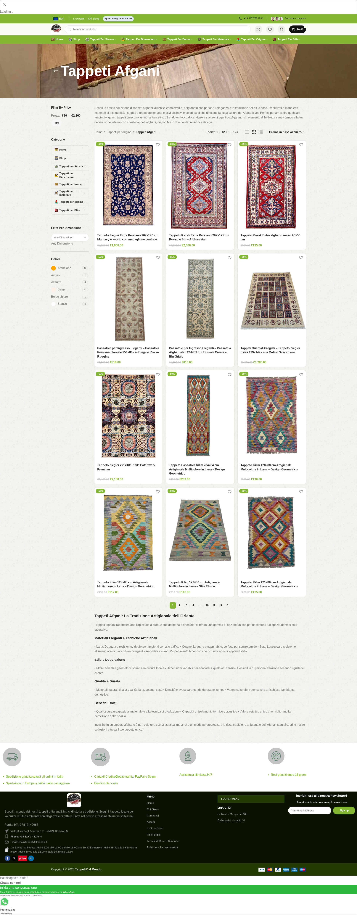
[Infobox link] (251, 18)
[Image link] (74, 800)
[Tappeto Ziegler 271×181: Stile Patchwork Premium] (128, 415)
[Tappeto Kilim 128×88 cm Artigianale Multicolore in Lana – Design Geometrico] (272, 415)
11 (214, 605)
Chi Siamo (153, 809)
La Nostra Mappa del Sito (232, 814)
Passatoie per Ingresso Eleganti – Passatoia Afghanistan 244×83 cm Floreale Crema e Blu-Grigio (200, 352)
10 (207, 605)
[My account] (281, 29)
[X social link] (14, 858)
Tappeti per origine (119, 132)
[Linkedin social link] (31, 858)
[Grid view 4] (261, 132)
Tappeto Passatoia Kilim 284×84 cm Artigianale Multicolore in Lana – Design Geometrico (197, 469)
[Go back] (55, 71)
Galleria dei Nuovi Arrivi (231, 820)
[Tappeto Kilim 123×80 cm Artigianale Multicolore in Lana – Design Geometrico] (128, 533)
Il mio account (155, 828)
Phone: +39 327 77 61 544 (26, 836)
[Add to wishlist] (158, 145)
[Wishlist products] (270, 29)
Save (24, 858)
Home (98, 132)
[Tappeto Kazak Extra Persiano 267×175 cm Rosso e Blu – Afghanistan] (200, 186)
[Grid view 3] (254, 132)
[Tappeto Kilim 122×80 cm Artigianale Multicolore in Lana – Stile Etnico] (200, 533)
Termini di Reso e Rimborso (163, 841)
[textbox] (62, 243)
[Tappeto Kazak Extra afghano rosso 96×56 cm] (272, 186)
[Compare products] (258, 29)
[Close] (4, 4)
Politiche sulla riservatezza (162, 847)
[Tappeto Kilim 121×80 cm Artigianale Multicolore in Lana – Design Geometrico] (272, 533)
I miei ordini (153, 834)
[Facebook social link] (7, 858)
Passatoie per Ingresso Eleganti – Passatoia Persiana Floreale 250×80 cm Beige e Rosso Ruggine (128, 352)
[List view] (247, 132)
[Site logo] (56, 29)
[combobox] (62, 243)
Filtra (56, 123)
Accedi (151, 821)
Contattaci (153, 815)
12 (220, 605)
